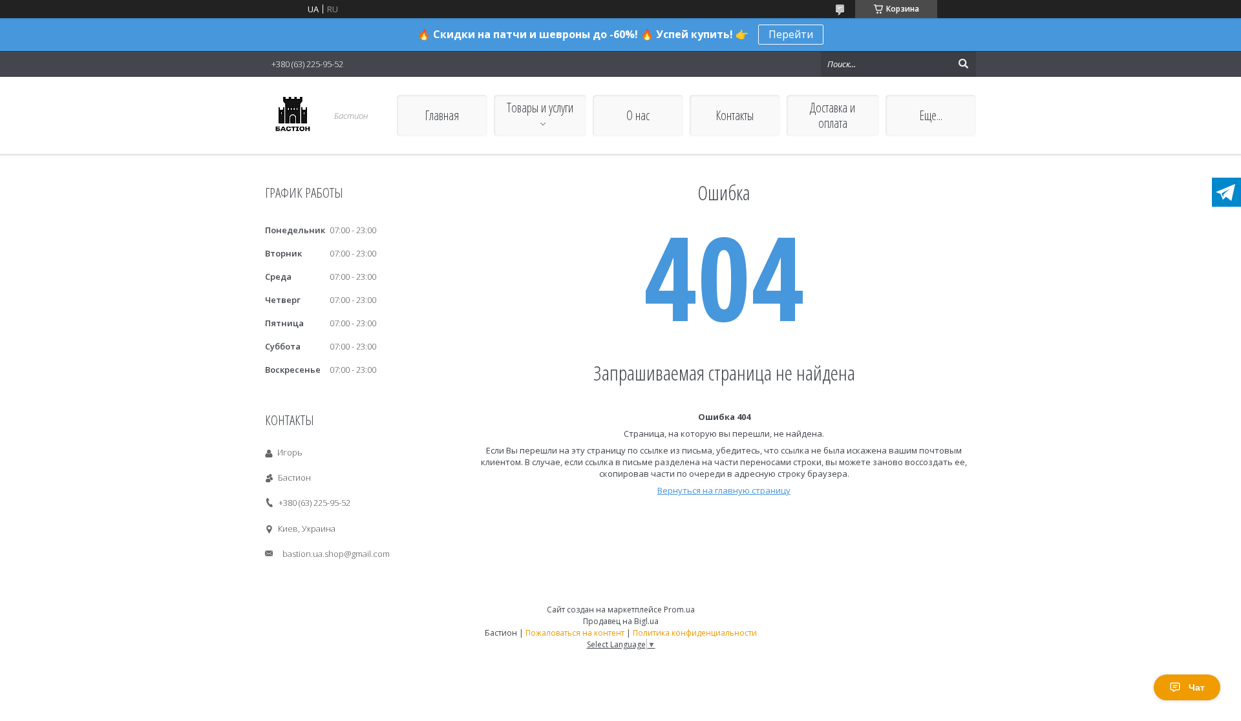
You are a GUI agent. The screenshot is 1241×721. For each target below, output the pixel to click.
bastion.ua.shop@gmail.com (336, 554)
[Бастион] (292, 115)
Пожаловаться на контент (574, 632)
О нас (638, 115)
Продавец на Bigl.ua (621, 621)
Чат (1197, 687)
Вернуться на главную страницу (723, 490)
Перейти (791, 34)
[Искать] (963, 64)
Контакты (735, 115)
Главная (442, 115)
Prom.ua (679, 609)
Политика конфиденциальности (695, 632)
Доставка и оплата (832, 115)
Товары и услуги (540, 107)
